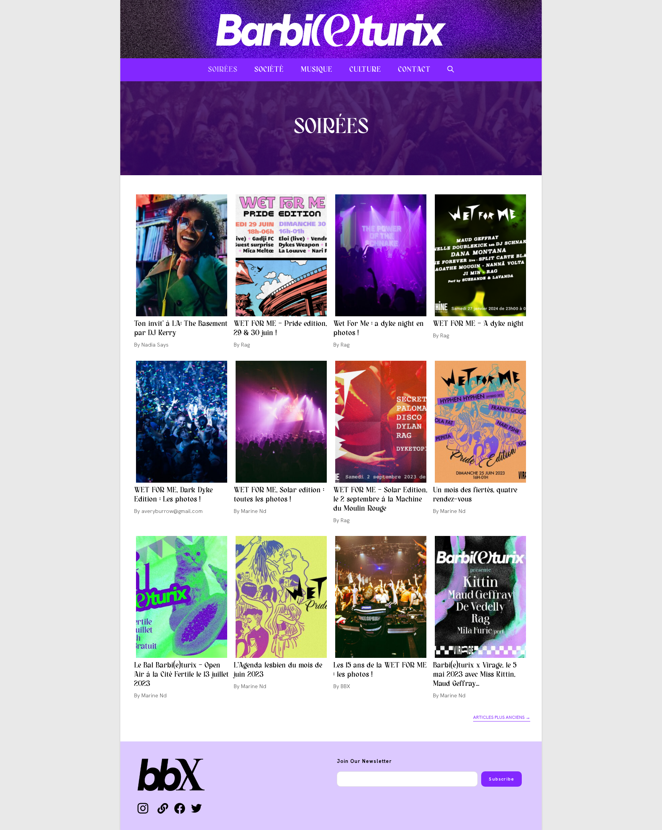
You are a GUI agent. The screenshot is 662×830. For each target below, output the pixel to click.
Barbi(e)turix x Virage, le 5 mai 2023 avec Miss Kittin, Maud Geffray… (474, 675)
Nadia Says (155, 344)
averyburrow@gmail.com (172, 511)
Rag (245, 344)
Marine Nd (253, 511)
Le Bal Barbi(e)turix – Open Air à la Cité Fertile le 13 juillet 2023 (181, 675)
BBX (345, 686)
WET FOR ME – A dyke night (478, 324)
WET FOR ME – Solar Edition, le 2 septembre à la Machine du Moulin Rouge (380, 499)
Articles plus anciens (501, 717)
